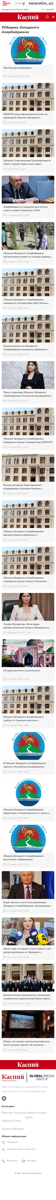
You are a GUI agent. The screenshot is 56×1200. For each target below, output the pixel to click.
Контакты (12, 1160)
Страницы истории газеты (35, 1115)
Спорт (17, 1120)
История (19, 1128)
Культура (19, 1112)
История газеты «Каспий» (20, 1149)
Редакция (12, 1142)
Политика (7, 1112)
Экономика (8, 1128)
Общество (7, 1120)
